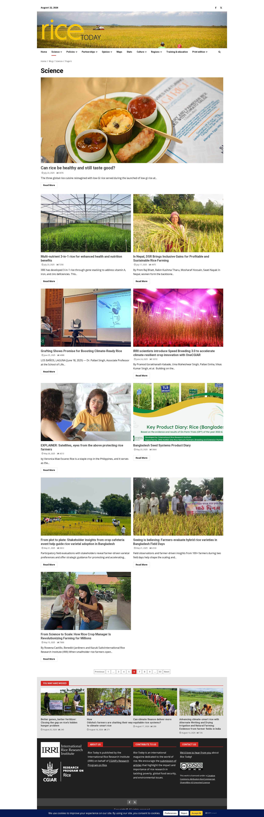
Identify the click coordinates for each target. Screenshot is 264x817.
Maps (119, 52)
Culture (140, 52)
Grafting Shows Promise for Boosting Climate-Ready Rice (86, 318)
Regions (155, 52)
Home (44, 52)
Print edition (198, 52)
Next (166, 671)
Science (55, 52)
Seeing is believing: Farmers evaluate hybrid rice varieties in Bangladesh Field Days (178, 506)
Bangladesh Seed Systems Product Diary (178, 412)
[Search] (219, 52)
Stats (129, 52)
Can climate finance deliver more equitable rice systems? (155, 702)
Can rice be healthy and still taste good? (132, 120)
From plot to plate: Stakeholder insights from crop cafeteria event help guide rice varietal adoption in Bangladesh (86, 506)
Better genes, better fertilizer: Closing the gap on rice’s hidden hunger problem (63, 702)
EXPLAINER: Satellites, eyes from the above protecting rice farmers (86, 412)
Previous (99, 671)
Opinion (106, 52)
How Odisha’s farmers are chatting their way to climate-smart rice (109, 702)
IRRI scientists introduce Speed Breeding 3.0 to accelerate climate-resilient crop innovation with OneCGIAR (178, 318)
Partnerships (88, 52)
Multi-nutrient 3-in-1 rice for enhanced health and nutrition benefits (86, 223)
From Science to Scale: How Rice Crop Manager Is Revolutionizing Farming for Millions (86, 601)
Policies (70, 52)
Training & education (177, 52)
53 (160, 671)
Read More (49, 185)
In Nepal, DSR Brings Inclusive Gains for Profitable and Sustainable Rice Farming (178, 223)
